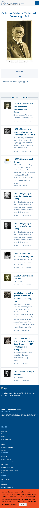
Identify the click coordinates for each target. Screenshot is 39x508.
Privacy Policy (31, 499)
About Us (4, 431)
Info (19, 76)
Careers (3, 442)
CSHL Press (4, 464)
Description (19, 67)
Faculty (3, 450)
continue (23, 504)
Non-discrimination (7, 487)
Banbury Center (6, 459)
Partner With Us (6, 439)
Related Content (19, 97)
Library (3, 482)
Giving (3, 444)
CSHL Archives (5, 479)
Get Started (4, 411)
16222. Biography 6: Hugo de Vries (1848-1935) (23, 196)
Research (4, 456)
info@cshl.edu (7, 393)
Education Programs (7, 447)
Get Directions (15, 395)
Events (3, 434)
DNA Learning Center (7, 467)
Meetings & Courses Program (10, 470)
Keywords (19, 71)
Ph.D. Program (5, 472)
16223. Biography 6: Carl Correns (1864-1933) (22, 226)
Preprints (4, 484)
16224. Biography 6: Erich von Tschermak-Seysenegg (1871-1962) (24, 132)
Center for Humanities (7, 462)
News (3, 436)
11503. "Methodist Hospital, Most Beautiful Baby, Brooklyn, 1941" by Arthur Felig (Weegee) (24, 344)
